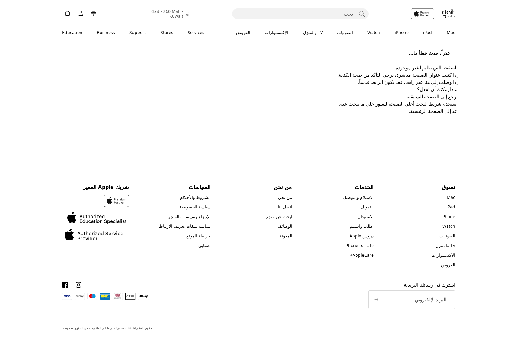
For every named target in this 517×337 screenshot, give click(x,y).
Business (106, 32)
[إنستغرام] (78, 285)
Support (137, 32)
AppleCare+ (362, 255)
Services (196, 32)
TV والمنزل (313, 32)
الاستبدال (366, 216)
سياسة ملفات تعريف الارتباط (185, 226)
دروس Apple (361, 236)
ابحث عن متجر (279, 216)
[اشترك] (376, 300)
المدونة (285, 236)
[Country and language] (93, 14)
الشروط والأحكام (195, 197)
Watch (373, 32)
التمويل (367, 207)
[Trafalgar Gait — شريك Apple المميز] (433, 13)
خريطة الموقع (198, 236)
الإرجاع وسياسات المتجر (189, 216)
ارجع (453, 96)
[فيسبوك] (65, 285)
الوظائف (284, 226)
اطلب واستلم (362, 226)
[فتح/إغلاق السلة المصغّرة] (67, 13)
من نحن (285, 197)
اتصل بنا (285, 207)
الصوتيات (345, 32)
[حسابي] (80, 13)
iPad (427, 32)
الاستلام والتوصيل (358, 197)
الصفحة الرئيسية (426, 111)
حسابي (204, 245)
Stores (167, 32)
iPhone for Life (359, 245)
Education (72, 32)
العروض (243, 32)
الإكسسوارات (276, 32)
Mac (451, 32)
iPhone (402, 32)
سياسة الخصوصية (195, 207)
